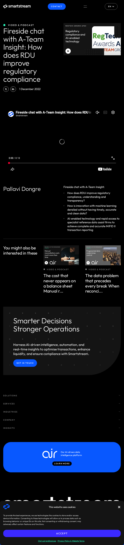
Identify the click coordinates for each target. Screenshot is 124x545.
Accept (62, 533)
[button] (119, 507)
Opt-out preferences (47, 541)
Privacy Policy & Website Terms (71, 541)
